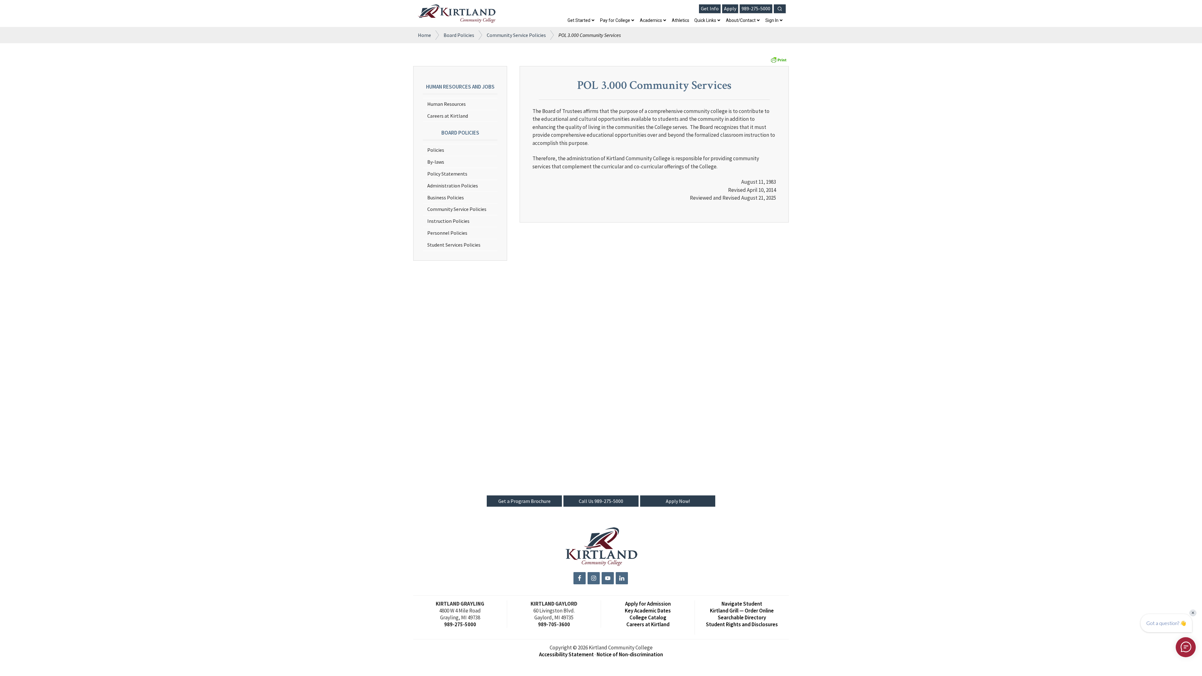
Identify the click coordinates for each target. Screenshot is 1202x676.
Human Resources (446, 104)
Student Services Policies (453, 245)
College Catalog (647, 617)
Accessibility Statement (566, 654)
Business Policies (445, 197)
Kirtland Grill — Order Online (742, 610)
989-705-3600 (554, 624)
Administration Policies (452, 185)
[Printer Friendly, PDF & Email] (778, 61)
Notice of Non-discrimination (630, 654)
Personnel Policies (447, 233)
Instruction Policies (448, 221)
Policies (435, 150)
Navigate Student (742, 603)
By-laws (435, 162)
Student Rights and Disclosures (742, 624)
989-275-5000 (460, 624)
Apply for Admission (648, 603)
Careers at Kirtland (447, 116)
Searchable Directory (742, 617)
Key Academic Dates (648, 610)
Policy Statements (447, 174)
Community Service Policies (456, 209)
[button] (780, 8)
